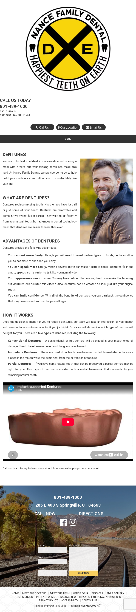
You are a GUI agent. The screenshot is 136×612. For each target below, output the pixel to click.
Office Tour (80, 593)
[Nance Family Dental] (68, 48)
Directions (91, 513)
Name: (41, 545)
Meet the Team (60, 593)
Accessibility (69, 600)
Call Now (45, 513)
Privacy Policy (48, 600)
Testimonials (24, 597)
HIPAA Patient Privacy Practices (100, 597)
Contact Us (89, 600)
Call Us (43, 127)
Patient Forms (45, 597)
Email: (41, 557)
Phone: (42, 568)
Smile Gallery (115, 593)
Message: (74, 545)
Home (15, 593)
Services (97, 593)
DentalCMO (89, 605)
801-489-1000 (14, 106)
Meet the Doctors (34, 593)
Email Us (95, 127)
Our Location (69, 127)
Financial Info (67, 597)
